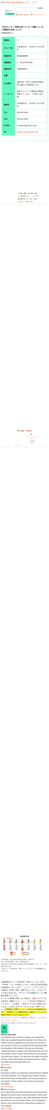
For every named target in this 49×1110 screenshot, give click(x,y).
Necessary (7, 1067)
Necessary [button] (5, 1065)
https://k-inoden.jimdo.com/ (27, 132)
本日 (9, 938)
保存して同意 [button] (6, 1109)
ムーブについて (14, 23)
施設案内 (34, 20)
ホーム (14, 17)
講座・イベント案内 (34, 17)
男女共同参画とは (34, 23)
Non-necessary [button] (7, 1087)
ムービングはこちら (17, 445)
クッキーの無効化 (28, 1001)
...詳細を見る (28, 201)
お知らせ (14, 20)
